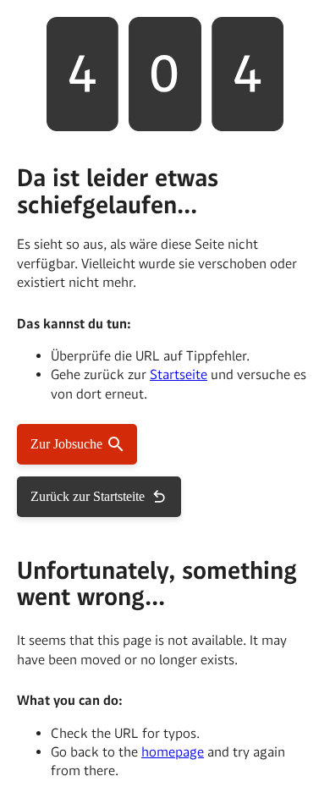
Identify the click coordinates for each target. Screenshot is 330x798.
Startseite (178, 374)
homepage (172, 752)
